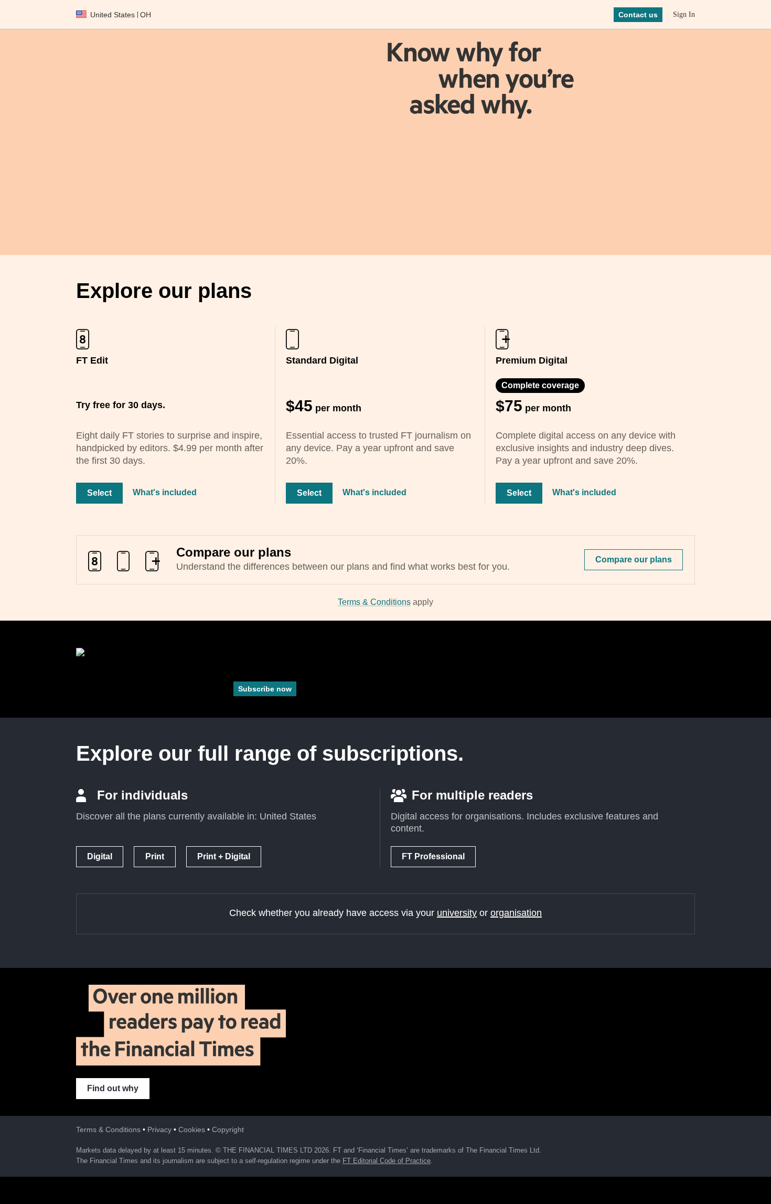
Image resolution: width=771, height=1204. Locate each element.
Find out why (112, 1088)
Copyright (228, 1129)
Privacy (159, 1129)
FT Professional (433, 856)
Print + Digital (223, 856)
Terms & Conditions (374, 602)
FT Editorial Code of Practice (386, 1161)
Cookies (191, 1129)
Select (99, 492)
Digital (99, 856)
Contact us (638, 14)
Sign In (684, 14)
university (457, 913)
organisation (516, 913)
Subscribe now (265, 689)
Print (154, 856)
